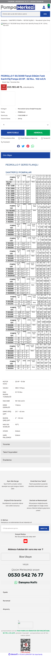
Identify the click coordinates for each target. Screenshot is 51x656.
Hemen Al (38, 133)
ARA (45, 14)
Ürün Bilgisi (7, 155)
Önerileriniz (7, 460)
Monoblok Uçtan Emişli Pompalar (29, 109)
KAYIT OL (44, 528)
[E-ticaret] (25, 654)
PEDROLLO (21, 112)
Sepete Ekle (13, 133)
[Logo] (18, 7)
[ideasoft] (13, 654)
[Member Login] (43, 7)
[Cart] (48, 7)
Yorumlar (6, 444)
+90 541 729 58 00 (36, 1)
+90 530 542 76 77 (22, 1)
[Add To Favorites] (8, 138)
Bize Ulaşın (25, 556)
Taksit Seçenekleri (10, 452)
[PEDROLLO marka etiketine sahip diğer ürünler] (8, 99)
